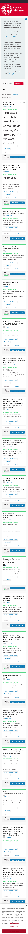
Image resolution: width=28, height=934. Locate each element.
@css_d (7, 171)
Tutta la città (7, 148)
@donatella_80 (8, 643)
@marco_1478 (8, 447)
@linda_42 (7, 796)
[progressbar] (6, 204)
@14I (6, 286)
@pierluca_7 (8, 756)
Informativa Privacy (14, 923)
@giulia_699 (8, 679)
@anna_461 (8, 520)
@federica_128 (8, 409)
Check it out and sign (17, 157)
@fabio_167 (8, 837)
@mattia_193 (8, 878)
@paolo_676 (8, 602)
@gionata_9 (8, 106)
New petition (18, 83)
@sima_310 (8, 718)
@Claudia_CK (8, 565)
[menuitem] (15, 94)
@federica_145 (8, 482)
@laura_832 (8, 251)
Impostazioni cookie (13, 926)
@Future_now (8, 215)
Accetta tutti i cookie (14, 931)
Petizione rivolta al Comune (10, 146)
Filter (4, 89)
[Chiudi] (26, 906)
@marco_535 (8, 327)
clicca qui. (11, 74)
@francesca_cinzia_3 (10, 364)
